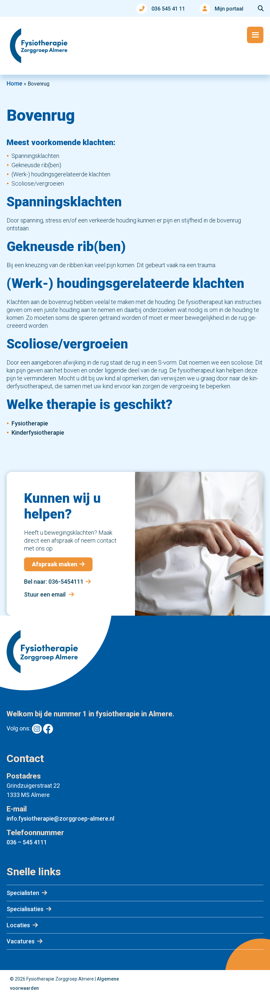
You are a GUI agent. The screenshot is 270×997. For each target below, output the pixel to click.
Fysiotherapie (30, 423)
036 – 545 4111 (27, 842)
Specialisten (23, 892)
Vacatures (21, 941)
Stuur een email (45, 594)
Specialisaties (25, 909)
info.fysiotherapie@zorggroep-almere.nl (60, 818)
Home (14, 83)
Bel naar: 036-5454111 (54, 581)
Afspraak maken (54, 564)
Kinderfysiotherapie (38, 432)
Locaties (18, 925)
